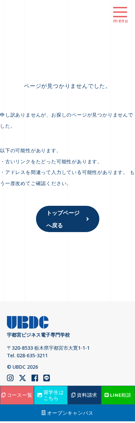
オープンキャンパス (70, 413)
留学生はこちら (54, 395)
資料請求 (87, 395)
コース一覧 (20, 395)
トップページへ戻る (63, 219)
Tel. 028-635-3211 (27, 355)
